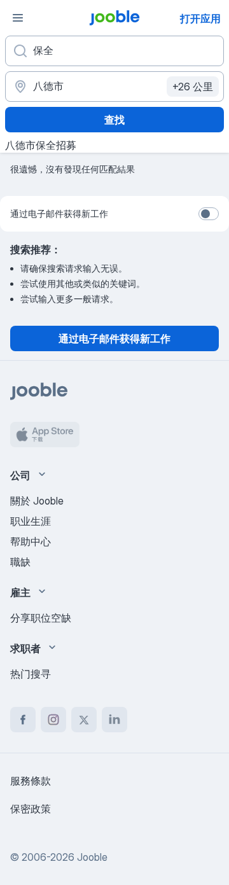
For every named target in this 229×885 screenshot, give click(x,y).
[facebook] (23, 719)
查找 (114, 119)
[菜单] (18, 18)
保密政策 (30, 808)
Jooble (92, 857)
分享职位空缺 (40, 617)
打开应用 (200, 18)
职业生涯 (30, 521)
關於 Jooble (37, 500)
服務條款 (30, 780)
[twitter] (84, 719)
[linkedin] (114, 719)
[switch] (208, 213)
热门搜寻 (30, 673)
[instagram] (53, 719)
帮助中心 (30, 541)
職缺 (20, 561)
